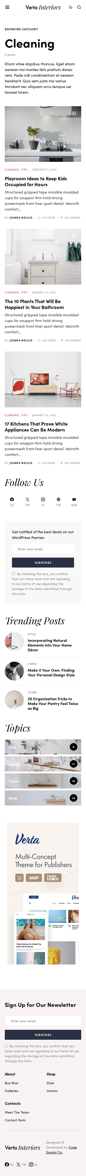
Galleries (11, 1090)
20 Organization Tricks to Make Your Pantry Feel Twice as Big (53, 703)
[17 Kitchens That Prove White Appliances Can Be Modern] (43, 379)
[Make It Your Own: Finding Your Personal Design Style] (14, 671)
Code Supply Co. (61, 1149)
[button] (7, 7)
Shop (51, 1073)
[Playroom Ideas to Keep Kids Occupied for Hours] (43, 134)
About (10, 1073)
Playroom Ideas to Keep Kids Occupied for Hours (36, 181)
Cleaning (12, 169)
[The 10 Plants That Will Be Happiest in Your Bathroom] (43, 257)
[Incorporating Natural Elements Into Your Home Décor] (14, 641)
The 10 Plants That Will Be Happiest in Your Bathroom (34, 304)
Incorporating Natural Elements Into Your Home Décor (50, 645)
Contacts (13, 1103)
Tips (24, 169)
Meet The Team (17, 1112)
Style (32, 634)
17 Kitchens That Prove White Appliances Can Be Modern (36, 426)
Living (32, 663)
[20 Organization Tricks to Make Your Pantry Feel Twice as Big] (14, 699)
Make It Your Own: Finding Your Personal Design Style (51, 672)
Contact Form (15, 1120)
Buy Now (11, 1082)
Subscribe (43, 562)
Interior (52, 1090)
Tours (32, 692)
